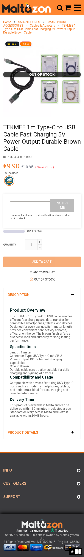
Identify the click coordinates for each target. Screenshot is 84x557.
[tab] (42, 294)
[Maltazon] (26, 7)
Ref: (6, 157)
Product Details (23, 432)
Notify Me (62, 205)
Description (19, 295)
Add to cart (42, 261)
